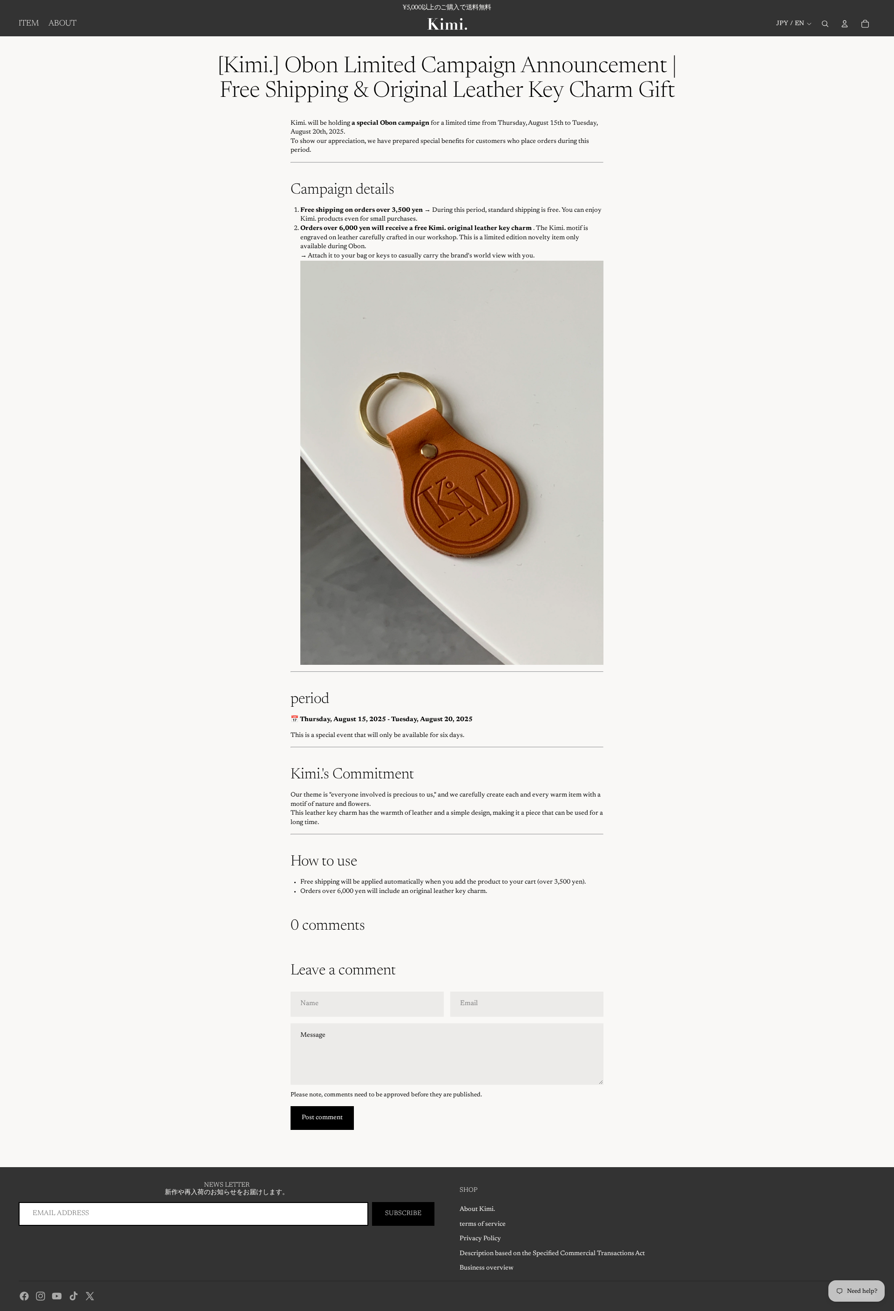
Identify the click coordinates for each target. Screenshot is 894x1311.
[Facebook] (24, 1296)
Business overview (487, 1268)
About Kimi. (477, 1209)
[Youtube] (56, 1296)
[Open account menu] (844, 24)
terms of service (483, 1224)
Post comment (322, 1118)
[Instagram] (40, 1296)
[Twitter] (89, 1296)
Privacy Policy (480, 1239)
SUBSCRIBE (403, 1213)
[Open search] (825, 24)
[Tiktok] (73, 1296)
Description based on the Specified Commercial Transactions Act (552, 1253)
